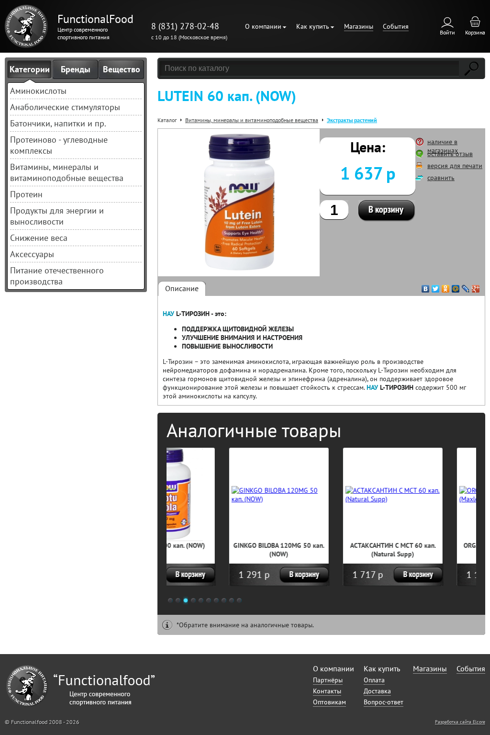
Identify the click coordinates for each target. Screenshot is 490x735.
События (396, 26)
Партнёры (328, 680)
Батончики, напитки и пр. (58, 123)
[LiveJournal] (466, 286)
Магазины (358, 26)
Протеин (26, 194)
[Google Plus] (476, 286)
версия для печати (454, 165)
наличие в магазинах (442, 146)
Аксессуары (32, 254)
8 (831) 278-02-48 (185, 26)
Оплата (374, 680)
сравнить (441, 177)
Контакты (327, 691)
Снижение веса (38, 237)
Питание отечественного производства (57, 276)
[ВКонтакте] (426, 286)
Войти (447, 32)
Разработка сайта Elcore (460, 722)
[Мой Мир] (456, 286)
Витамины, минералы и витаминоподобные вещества (66, 172)
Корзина (475, 32)
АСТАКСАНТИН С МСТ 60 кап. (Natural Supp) (331, 549)
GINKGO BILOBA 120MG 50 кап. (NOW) (216, 549)
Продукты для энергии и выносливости (57, 216)
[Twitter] (436, 286)
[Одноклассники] (446, 286)
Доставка (377, 691)
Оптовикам (329, 702)
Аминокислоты (38, 90)
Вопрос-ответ (383, 702)
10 (239, 600)
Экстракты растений (352, 120)
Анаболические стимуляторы (65, 107)
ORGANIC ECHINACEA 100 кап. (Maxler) (444, 549)
